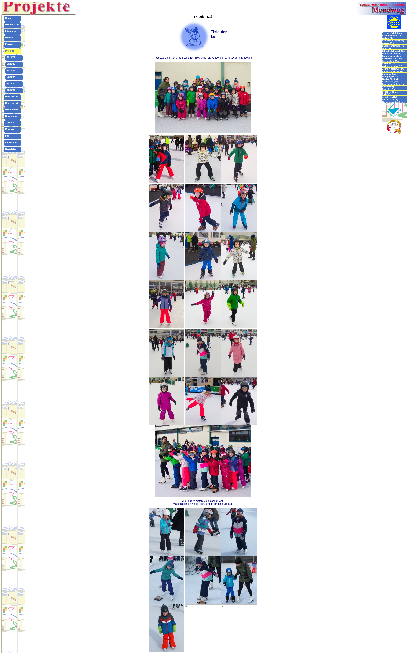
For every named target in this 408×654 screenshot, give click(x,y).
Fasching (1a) (388, 89)
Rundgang (11, 116)
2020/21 (11, 57)
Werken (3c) (388, 43)
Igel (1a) (386, 94)
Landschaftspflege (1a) (393, 84)
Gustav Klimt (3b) (390, 79)
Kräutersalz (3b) (390, 81)
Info (7, 136)
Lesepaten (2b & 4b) (392, 58)
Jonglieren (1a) (389, 97)
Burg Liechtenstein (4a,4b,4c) (391, 56)
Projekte (9, 50)
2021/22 (11, 64)
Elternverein (11, 109)
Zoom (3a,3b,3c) (390, 99)
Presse (9, 44)
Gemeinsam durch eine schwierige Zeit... (393, 102)
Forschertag (388, 87)
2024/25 (11, 83)
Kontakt (9, 129)
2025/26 (11, 90)
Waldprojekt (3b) (390, 76)
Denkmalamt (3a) (390, 61)
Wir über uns (12, 24)
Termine (9, 122)
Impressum (11, 142)
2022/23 (11, 70)
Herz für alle (11, 96)
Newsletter (11, 149)
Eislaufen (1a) (389, 74)
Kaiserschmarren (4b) (392, 71)
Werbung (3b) (388, 64)
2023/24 (11, 77)
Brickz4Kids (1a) (390, 92)
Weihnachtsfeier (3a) (392, 66)
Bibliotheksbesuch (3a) (393, 51)
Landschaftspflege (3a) (393, 46)
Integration (11, 31)
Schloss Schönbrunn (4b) (392, 33)
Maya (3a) (386, 48)
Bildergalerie (12, 103)
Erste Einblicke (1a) (391, 35)
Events (9, 37)
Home (8, 18)
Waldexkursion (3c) (391, 53)
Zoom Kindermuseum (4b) (393, 69)
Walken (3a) (387, 38)
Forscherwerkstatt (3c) (393, 41)
